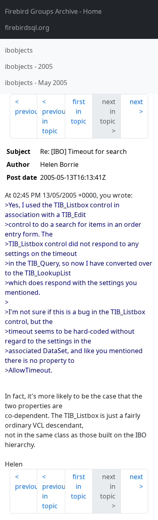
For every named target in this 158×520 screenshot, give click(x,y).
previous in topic (53, 121)
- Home (53, 11)
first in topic (78, 111)
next (136, 101)
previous (26, 111)
